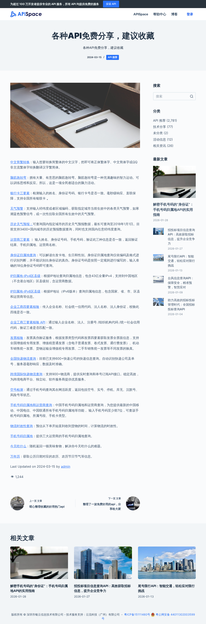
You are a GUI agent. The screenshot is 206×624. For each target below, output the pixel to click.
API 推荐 (112, 57)
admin (65, 466)
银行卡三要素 (20, 193)
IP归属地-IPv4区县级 (25, 276)
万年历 (15, 456)
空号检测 (16, 390)
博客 (174, 14)
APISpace (140, 14)
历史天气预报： (21, 224)
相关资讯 (159, 146)
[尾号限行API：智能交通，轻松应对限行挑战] (167, 563)
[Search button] (192, 96)
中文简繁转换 (20, 162)
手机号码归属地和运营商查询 (31, 405)
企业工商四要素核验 (24, 307)
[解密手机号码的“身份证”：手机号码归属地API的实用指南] (39, 563)
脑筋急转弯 (18, 178)
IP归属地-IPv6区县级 (25, 291)
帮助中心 (159, 14)
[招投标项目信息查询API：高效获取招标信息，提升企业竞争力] (103, 563)
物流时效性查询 (21, 426)
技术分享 (159, 127)
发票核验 (16, 338)
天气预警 (16, 208)
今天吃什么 (18, 446)
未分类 (158, 133)
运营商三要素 (20, 239)
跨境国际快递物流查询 (26, 374)
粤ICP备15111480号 (137, 614)
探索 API (111, 3)
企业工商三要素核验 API (27, 322)
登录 (190, 14)
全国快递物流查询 (23, 358)
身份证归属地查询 (23, 255)
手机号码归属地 (21, 436)
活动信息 (159, 139)
